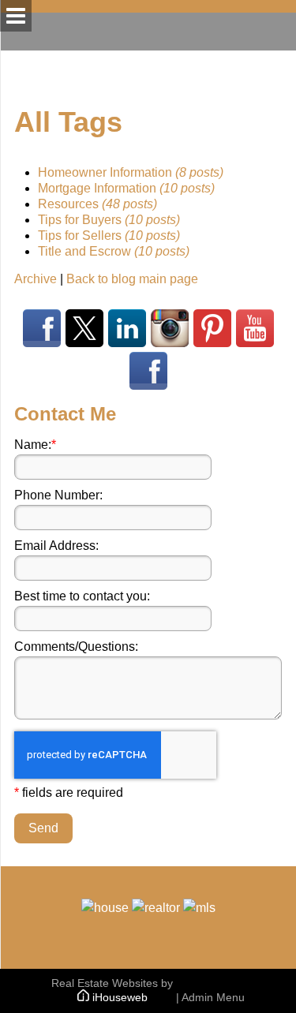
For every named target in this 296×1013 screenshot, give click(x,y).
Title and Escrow (113, 251)
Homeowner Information (130, 172)
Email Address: (56, 545)
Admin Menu (213, 997)
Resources (97, 204)
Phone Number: (58, 495)
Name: (35, 444)
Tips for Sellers (109, 235)
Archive (35, 279)
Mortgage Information (126, 188)
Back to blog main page (132, 279)
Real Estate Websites (104, 983)
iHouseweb (120, 997)
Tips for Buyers (109, 219)
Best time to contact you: (82, 596)
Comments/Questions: (76, 646)
